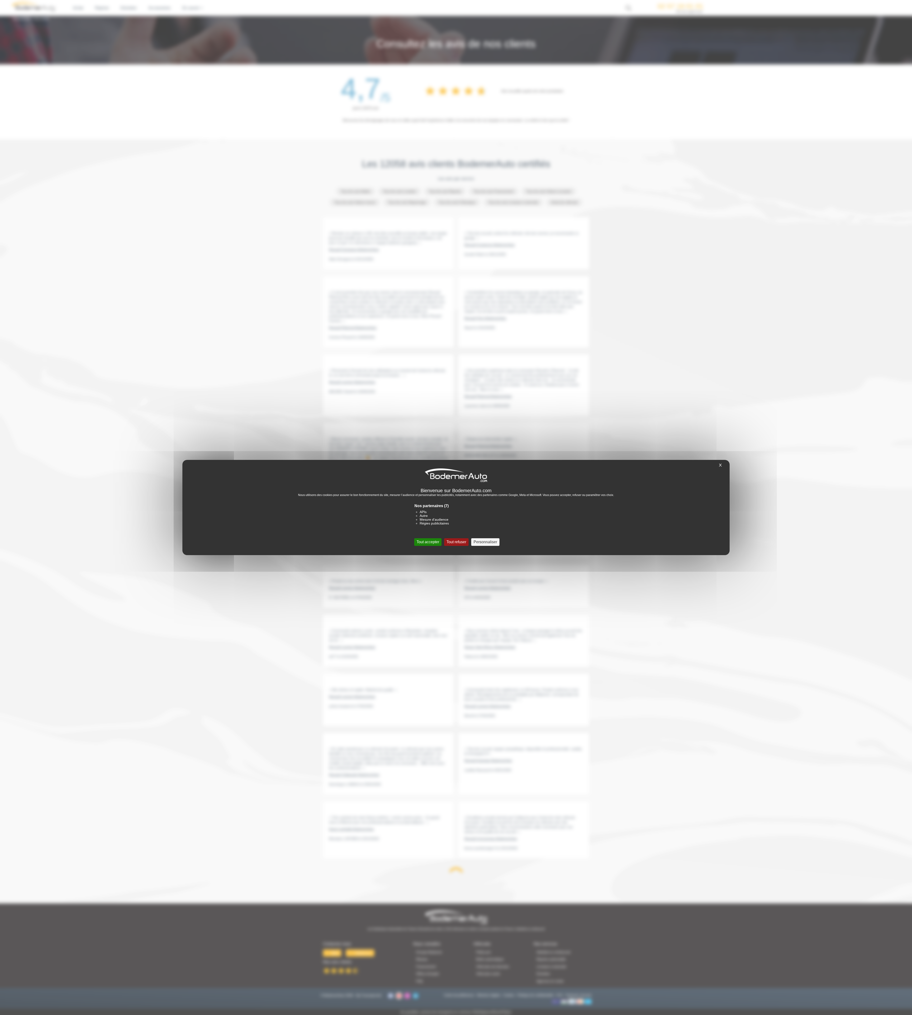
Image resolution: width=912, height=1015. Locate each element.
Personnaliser (485, 542)
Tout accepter (428, 542)
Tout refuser (456, 542)
